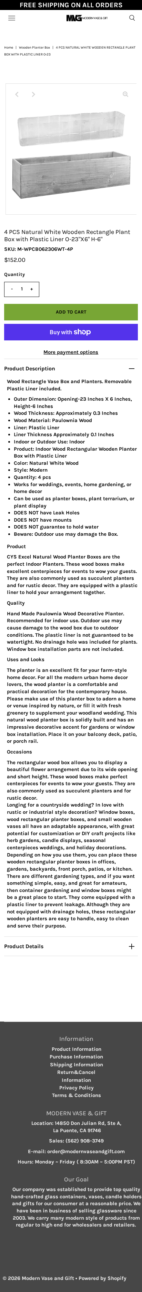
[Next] (33, 94)
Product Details (23, 946)
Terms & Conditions (76, 1095)
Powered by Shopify (102, 1278)
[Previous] (16, 94)
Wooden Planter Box (34, 47)
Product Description (29, 368)
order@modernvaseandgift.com (86, 1151)
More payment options (70, 352)
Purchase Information (76, 1057)
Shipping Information (76, 1065)
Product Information (76, 1049)
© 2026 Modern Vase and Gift (38, 1278)
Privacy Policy (76, 1088)
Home (8, 47)
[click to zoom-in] (125, 94)
